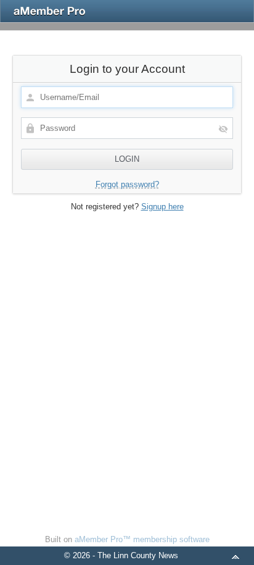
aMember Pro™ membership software (142, 539)
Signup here (162, 206)
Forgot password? (127, 184)
